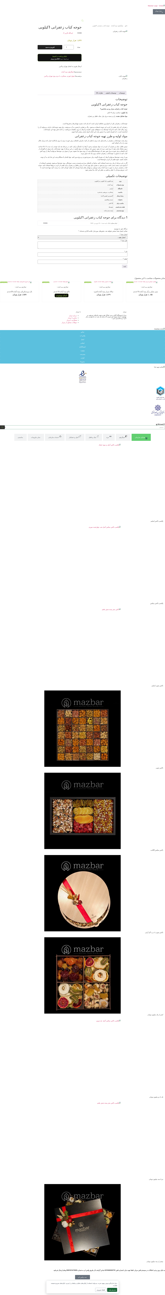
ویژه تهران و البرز (49, 76)
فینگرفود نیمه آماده (117, 26)
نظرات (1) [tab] (99, 93)
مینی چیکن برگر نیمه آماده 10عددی (145, 292)
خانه (126, 26)
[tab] (141, 437)
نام (125, 251)
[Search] (2, 427)
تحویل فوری (71, 76)
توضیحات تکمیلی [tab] (111, 93)
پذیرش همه (112, 1290)
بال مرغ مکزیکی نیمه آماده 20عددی (19, 292)
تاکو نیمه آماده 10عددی (61, 292)
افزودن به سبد (50, 47)
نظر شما (124, 240)
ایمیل (125, 258)
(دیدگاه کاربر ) (68, 33)
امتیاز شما (123, 234)
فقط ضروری (101, 1290)
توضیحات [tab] (122, 93)
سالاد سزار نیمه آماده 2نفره (103, 292)
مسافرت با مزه (61, 76)
